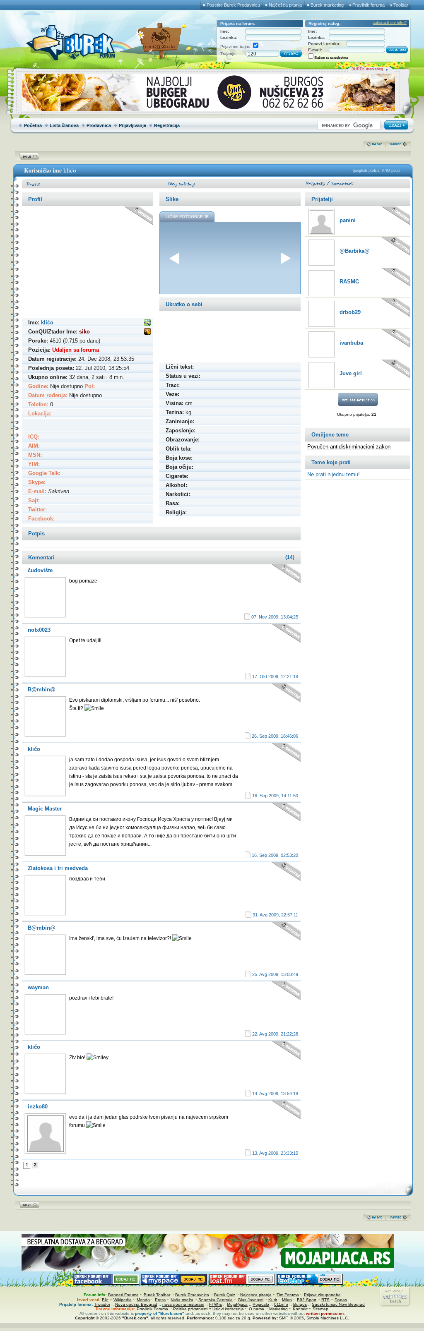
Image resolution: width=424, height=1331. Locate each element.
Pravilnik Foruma (152, 1309)
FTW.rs (215, 1304)
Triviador (102, 1304)
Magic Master (45, 809)
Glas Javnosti (250, 1299)
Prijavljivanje (132, 125)
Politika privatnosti (190, 1309)
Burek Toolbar (157, 1295)
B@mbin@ (41, 689)
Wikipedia (122, 1299)
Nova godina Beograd (136, 1304)
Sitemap (320, 1309)
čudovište (40, 570)
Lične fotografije (187, 216)
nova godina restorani (183, 1304)
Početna (33, 125)
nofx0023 (39, 630)
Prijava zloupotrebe (322, 1295)
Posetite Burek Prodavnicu (233, 4)
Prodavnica (99, 125)
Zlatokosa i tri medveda (58, 868)
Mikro (287, 1299)
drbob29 (350, 312)
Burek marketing (327, 4)
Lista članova (64, 125)
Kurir (272, 1299)
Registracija (167, 125)
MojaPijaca (237, 1304)
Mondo (143, 1299)
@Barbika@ (355, 251)
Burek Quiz (224, 1295)
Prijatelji (322, 199)
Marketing (278, 1309)
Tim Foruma (288, 1295)
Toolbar (400, 4)
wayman (38, 987)
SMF (283, 1318)
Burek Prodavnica (192, 1295)
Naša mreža (182, 1299)
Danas (341, 1299)
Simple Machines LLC (327, 1318)
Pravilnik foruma (368, 4)
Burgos (300, 1304)
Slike (172, 199)
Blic (105, 1299)
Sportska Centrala (215, 1299)
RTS (325, 1299)
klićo (34, 749)
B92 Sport (306, 1299)
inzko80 (38, 1106)
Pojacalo (261, 1304)
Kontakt (300, 1309)
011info (281, 1304)
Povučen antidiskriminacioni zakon (348, 447)
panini (348, 220)
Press (160, 1299)
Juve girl (351, 373)
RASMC (349, 281)
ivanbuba (351, 343)
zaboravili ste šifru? (390, 23)
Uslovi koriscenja (228, 1309)
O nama (256, 1309)
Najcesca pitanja (256, 1295)
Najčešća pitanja (285, 4)
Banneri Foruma (123, 1295)
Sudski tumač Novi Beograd (338, 1304)
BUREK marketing (367, 69)
